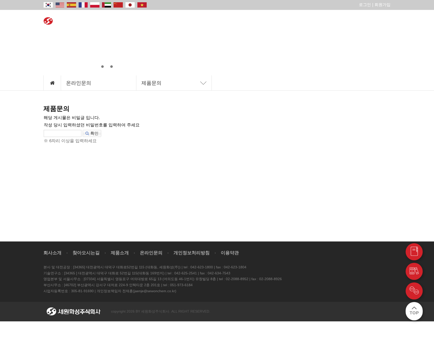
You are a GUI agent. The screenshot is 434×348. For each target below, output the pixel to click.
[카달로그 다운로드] (414, 271)
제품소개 (167, 21)
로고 (73, 24)
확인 (94, 133)
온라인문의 (289, 21)
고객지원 (370, 21)
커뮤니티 (329, 21)
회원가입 (382, 5)
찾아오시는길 (86, 252)
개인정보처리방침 (192, 252)
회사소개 (127, 21)
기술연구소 (248, 21)
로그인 (365, 5)
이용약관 (230, 252)
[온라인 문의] (414, 291)
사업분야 (208, 21)
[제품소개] (414, 251)
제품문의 (151, 83)
